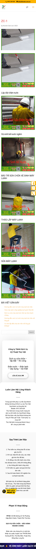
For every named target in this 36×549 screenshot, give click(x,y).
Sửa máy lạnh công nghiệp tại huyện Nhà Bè (19, 310)
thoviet (5, 26)
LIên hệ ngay (17, 375)
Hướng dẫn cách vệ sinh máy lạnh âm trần (18, 307)
